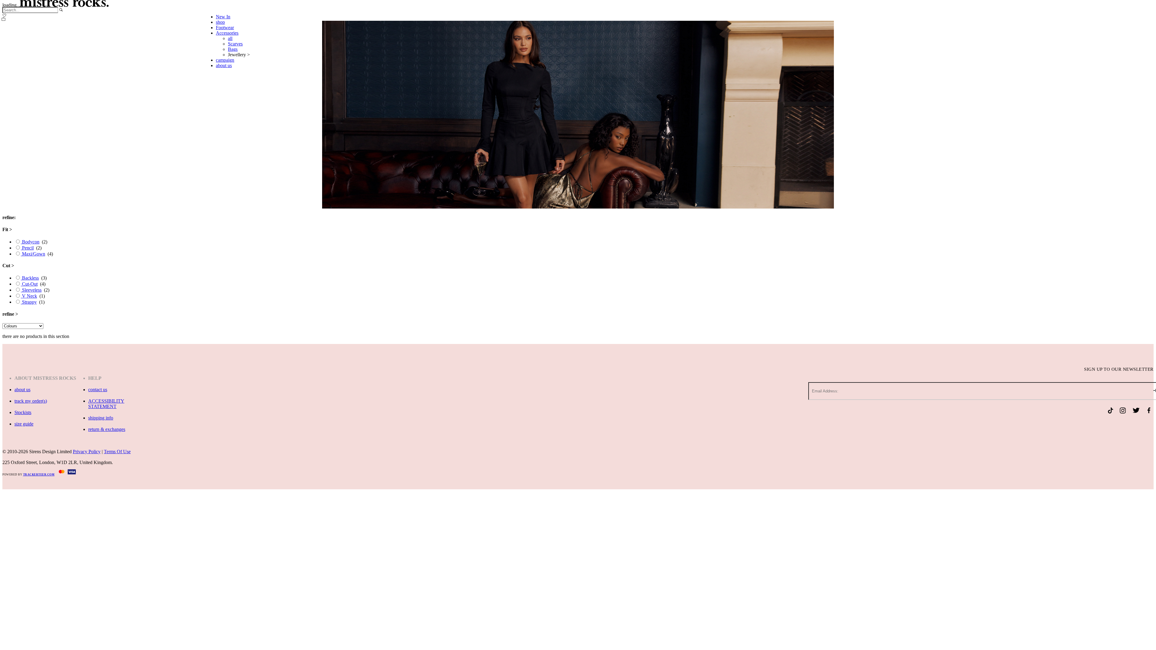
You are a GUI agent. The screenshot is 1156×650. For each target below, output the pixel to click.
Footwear (225, 27)
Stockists (22, 412)
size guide (23, 423)
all (230, 38)
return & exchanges (106, 429)
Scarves (235, 43)
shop (220, 22)
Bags (233, 49)
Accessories (227, 33)
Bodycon (30, 241)
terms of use (117, 451)
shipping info (100, 417)
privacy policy (87, 451)
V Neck (29, 296)
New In (223, 16)
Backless (30, 277)
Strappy (29, 302)
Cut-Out (29, 283)
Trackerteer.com (39, 474)
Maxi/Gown (33, 253)
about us (224, 65)
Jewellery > (239, 54)
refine (10, 314)
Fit (7, 229)
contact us (97, 389)
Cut (8, 265)
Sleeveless (31, 289)
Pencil (27, 247)
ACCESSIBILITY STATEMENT (106, 403)
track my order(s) (30, 401)
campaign (225, 60)
